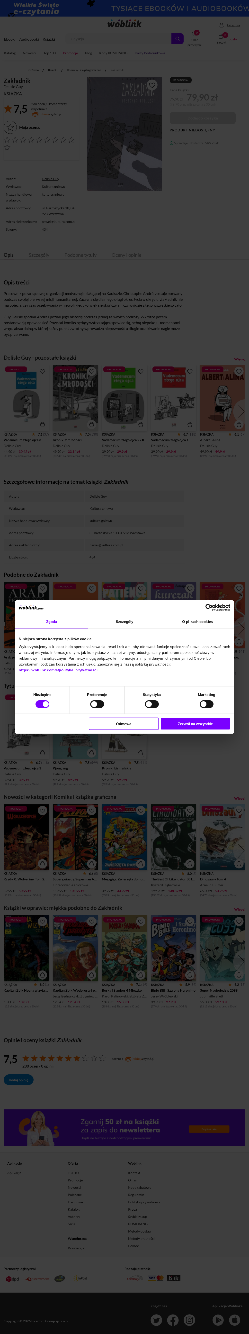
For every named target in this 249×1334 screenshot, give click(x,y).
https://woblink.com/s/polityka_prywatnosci (58, 670)
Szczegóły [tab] (124, 622)
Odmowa (123, 724)
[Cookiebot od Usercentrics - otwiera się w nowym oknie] (209, 607)
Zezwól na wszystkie (195, 724)
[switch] (97, 704)
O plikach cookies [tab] (197, 622)
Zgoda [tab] (51, 622)
